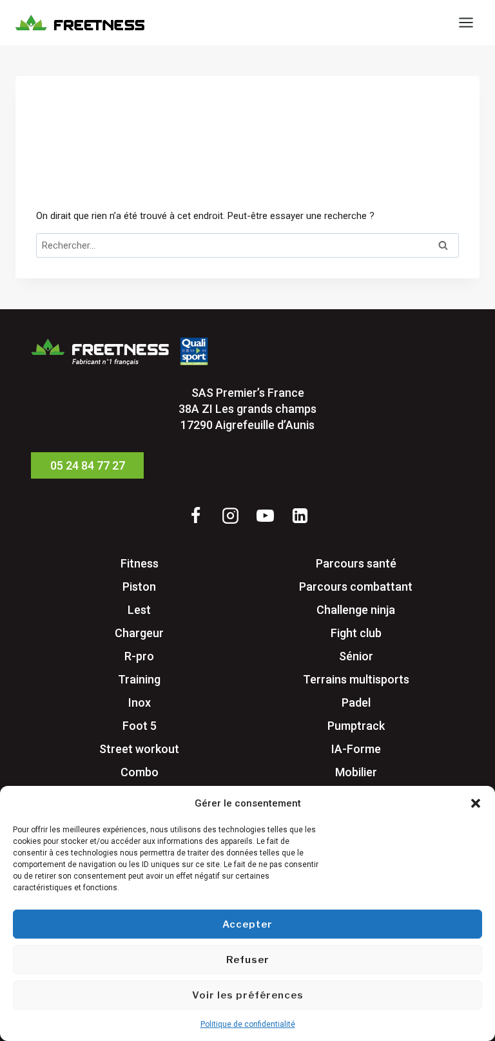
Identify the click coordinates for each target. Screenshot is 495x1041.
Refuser (247, 960)
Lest (139, 609)
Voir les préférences (248, 995)
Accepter (247, 924)
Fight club (356, 633)
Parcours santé (356, 563)
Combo (140, 772)
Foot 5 (139, 725)
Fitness (140, 563)
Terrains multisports (356, 679)
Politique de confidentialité (247, 1024)
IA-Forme (356, 749)
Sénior (356, 656)
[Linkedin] (299, 515)
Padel (356, 702)
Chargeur (139, 633)
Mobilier (356, 772)
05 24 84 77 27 (87, 465)
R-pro (139, 656)
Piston (139, 586)
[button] (475, 803)
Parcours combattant (355, 586)
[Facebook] (195, 515)
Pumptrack (356, 725)
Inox (139, 702)
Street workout (139, 749)
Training (139, 679)
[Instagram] (230, 515)
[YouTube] (265, 515)
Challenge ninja (355, 609)
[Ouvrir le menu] (466, 22)
